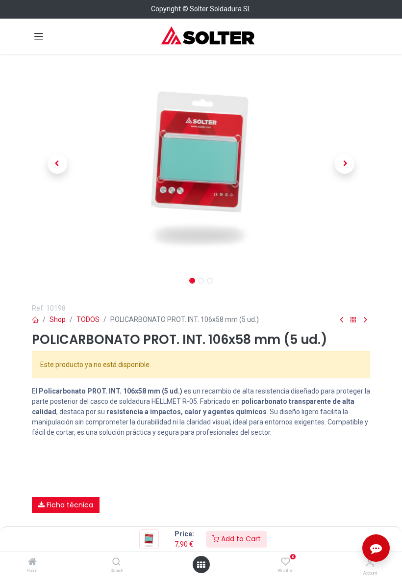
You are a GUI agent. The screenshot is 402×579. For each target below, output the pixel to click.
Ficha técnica (69, 505)
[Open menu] (201, 565)
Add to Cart (240, 539)
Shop (58, 319)
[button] (57, 164)
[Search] (116, 562)
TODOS (88, 319)
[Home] (32, 562)
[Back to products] (353, 320)
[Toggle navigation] (39, 36)
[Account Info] (370, 562)
